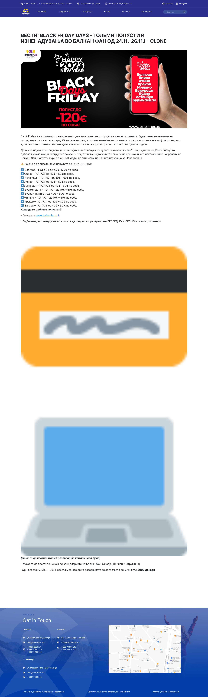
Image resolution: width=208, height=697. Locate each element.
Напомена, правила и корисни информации (43, 692)
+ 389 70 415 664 (65, 4)
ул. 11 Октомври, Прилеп (73, 637)
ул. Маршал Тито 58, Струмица (42, 668)
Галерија (87, 11)
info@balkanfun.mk (36, 642)
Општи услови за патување (166, 692)
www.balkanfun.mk (48, 215)
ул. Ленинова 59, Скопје (90, 4)
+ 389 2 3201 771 (31, 4)
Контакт (146, 11)
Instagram (183, 4)
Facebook (169, 4)
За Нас (126, 11)
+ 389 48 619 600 (68, 649)
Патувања (64, 11)
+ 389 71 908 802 (34, 677)
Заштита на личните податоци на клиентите (109, 692)
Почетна (41, 11)
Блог (107, 11)
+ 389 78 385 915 (68, 647)
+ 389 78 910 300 (48, 4)
